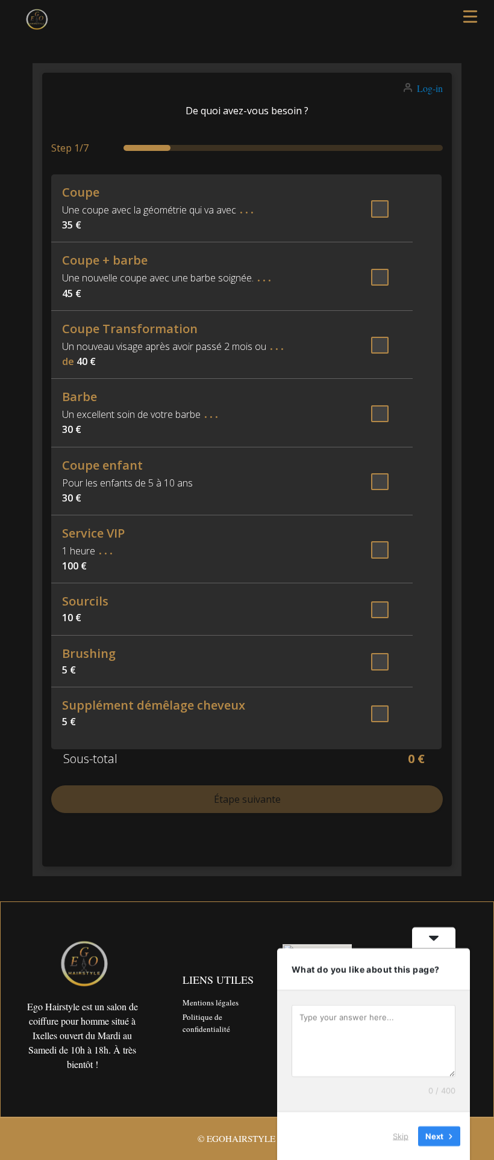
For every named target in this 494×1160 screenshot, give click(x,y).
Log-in (430, 88)
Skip (400, 1135)
